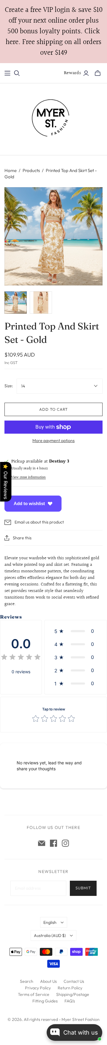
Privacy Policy (38, 988)
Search (26, 981)
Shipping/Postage (72, 994)
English (49, 922)
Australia (50, 935)
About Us (48, 981)
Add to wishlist (29, 503)
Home (10, 170)
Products (31, 170)
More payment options (53, 440)
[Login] (86, 73)
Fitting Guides (45, 1001)
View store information (28, 477)
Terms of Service (33, 994)
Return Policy (70, 988)
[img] (21, 658)
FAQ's (69, 1001)
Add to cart (53, 409)
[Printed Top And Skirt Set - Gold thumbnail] (15, 302)
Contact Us (74, 981)
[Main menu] (7, 73)
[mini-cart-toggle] (98, 73)
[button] (75, 631)
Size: (8, 385)
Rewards (72, 73)
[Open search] (17, 73)
